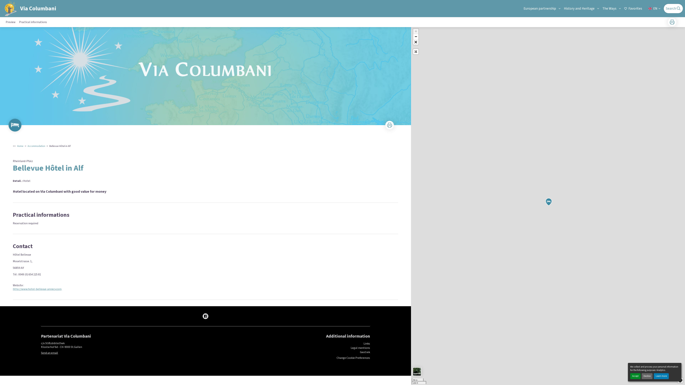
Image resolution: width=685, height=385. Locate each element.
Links (367, 344)
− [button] (416, 36)
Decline (647, 376)
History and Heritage (579, 8)
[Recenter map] (415, 51)
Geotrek (365, 352)
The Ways (609, 8)
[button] (415, 42)
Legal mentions (360, 348)
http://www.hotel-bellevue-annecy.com (37, 289)
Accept (635, 376)
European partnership (540, 8)
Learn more (661, 376)
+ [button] (416, 31)
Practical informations (33, 22)
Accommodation (36, 146)
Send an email (49, 353)
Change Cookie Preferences (353, 358)
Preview (11, 22)
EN (655, 8)
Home (20, 146)
